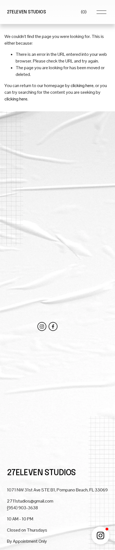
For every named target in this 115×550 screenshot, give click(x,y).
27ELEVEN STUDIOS (26, 12)
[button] (100, 535)
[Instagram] (41, 326)
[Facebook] (53, 326)
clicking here (82, 85)
